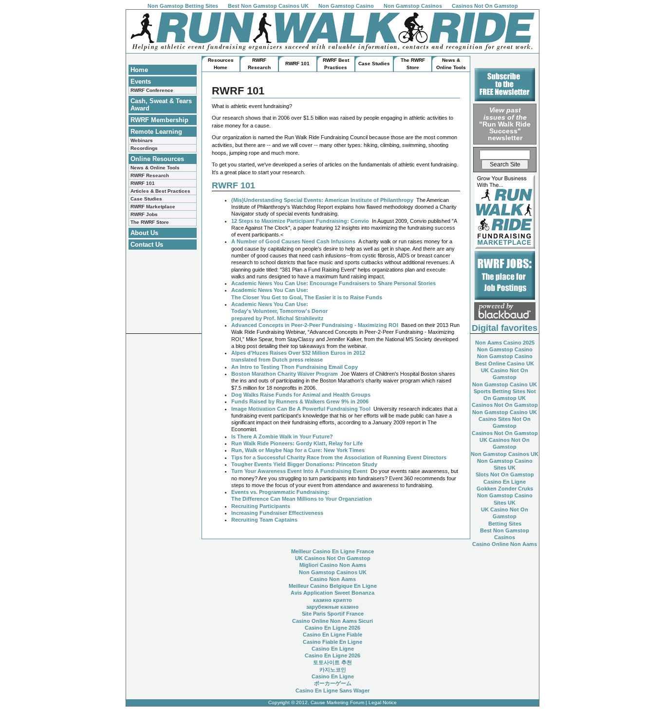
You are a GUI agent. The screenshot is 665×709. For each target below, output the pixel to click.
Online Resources (157, 159)
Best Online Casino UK (504, 363)
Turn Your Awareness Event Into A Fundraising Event (299, 471)
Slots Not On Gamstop (505, 474)
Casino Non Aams (333, 579)
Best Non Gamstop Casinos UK (268, 6)
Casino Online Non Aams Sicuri (332, 621)
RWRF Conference (151, 90)
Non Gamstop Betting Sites (183, 6)
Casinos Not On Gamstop (485, 6)
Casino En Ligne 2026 (332, 628)
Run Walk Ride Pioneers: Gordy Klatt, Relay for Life (297, 443)
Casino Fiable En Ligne (332, 642)
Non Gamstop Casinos (413, 6)
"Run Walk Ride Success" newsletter (505, 124)
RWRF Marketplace (152, 206)
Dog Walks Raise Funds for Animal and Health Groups (300, 395)
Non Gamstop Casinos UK (504, 454)
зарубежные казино (332, 607)
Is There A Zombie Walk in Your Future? (282, 436)
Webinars (141, 140)
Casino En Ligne (504, 482)
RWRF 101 (142, 183)
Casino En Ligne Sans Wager (332, 690)
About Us (144, 232)
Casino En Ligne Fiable (332, 634)
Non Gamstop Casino (346, 6)
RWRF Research (149, 175)
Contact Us (146, 244)
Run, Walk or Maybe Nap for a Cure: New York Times (298, 450)
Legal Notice (383, 702)
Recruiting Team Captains (264, 520)
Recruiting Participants (260, 506)
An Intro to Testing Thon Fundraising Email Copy (294, 367)
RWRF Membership (159, 120)
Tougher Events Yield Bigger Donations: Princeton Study (304, 464)
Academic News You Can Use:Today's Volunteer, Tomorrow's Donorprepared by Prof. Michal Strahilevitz (279, 311)
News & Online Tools (155, 167)
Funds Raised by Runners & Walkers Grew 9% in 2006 (300, 401)
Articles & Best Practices (160, 191)
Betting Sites (504, 524)
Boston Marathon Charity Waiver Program (284, 374)
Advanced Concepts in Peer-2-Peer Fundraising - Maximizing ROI (314, 325)
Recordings (144, 148)
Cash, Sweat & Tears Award (161, 104)
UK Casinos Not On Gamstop (332, 558)
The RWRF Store (149, 222)
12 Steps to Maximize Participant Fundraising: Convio (300, 221)
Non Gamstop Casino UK (504, 384)
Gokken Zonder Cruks (505, 488)
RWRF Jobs (144, 214)
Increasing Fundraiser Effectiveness (277, 513)
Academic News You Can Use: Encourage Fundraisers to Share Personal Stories (333, 283)
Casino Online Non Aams (504, 544)
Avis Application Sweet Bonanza (332, 593)
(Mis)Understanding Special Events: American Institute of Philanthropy (322, 200)
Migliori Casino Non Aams (332, 565)
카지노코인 (332, 670)
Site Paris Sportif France (333, 614)
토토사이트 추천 (332, 662)
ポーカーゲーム (332, 683)
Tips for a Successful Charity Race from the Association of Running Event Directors (338, 457)
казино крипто (332, 600)
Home (139, 69)
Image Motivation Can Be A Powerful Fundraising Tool (300, 409)
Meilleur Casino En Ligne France (332, 551)
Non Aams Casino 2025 (505, 342)
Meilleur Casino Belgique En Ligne (333, 586)
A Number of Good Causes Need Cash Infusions (293, 241)
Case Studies (146, 198)
